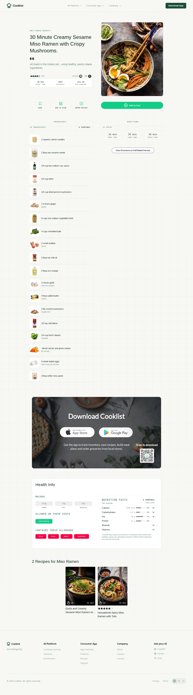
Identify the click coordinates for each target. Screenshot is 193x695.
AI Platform (73, 5)
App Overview (87, 649)
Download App (175, 5)
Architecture (49, 658)
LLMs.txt (145, 681)
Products (84, 654)
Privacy (156, 681)
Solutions (48, 654)
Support (84, 663)
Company (113, 5)
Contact (120, 658)
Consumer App (93, 5)
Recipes (84, 658)
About (120, 649)
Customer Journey (52, 649)
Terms (165, 681)
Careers (120, 654)
